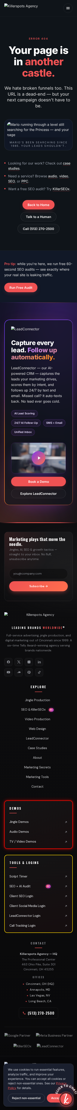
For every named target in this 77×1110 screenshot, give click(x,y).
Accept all (58, 1098)
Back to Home (38, 205)
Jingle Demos (19, 822)
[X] (19, 662)
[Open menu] (68, 8)
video (63, 176)
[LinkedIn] (39, 662)
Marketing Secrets (37, 767)
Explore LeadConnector (38, 494)
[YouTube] (8, 672)
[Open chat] (66, 1099)
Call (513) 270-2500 (38, 229)
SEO (11, 181)
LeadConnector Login (24, 916)
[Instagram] (29, 662)
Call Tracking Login (22, 926)
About (37, 758)
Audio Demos (19, 832)
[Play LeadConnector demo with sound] (38, 458)
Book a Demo (38, 482)
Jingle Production (37, 700)
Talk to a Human (38, 217)
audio (52, 176)
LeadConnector (37, 738)
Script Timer (18, 876)
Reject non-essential (26, 1098)
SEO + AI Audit (29, 886)
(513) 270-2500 (41, 1013)
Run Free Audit (20, 288)
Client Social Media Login (27, 906)
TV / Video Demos (22, 841)
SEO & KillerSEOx (36, 709)
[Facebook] (8, 662)
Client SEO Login (21, 896)
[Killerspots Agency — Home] (27, 8)
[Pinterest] (29, 672)
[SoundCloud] (19, 672)
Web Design (37, 729)
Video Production (37, 719)
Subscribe (38, 586)
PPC (24, 181)
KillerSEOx (61, 189)
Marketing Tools (37, 777)
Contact (37, 786)
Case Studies (37, 748)
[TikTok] (39, 672)
